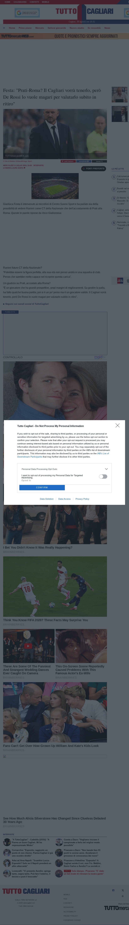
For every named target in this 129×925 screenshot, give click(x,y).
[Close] (119, 426)
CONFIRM (42, 487)
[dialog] (64, 462)
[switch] (103, 476)
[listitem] (64, 469)
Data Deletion (46, 499)
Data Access (64, 499)
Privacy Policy (82, 499)
